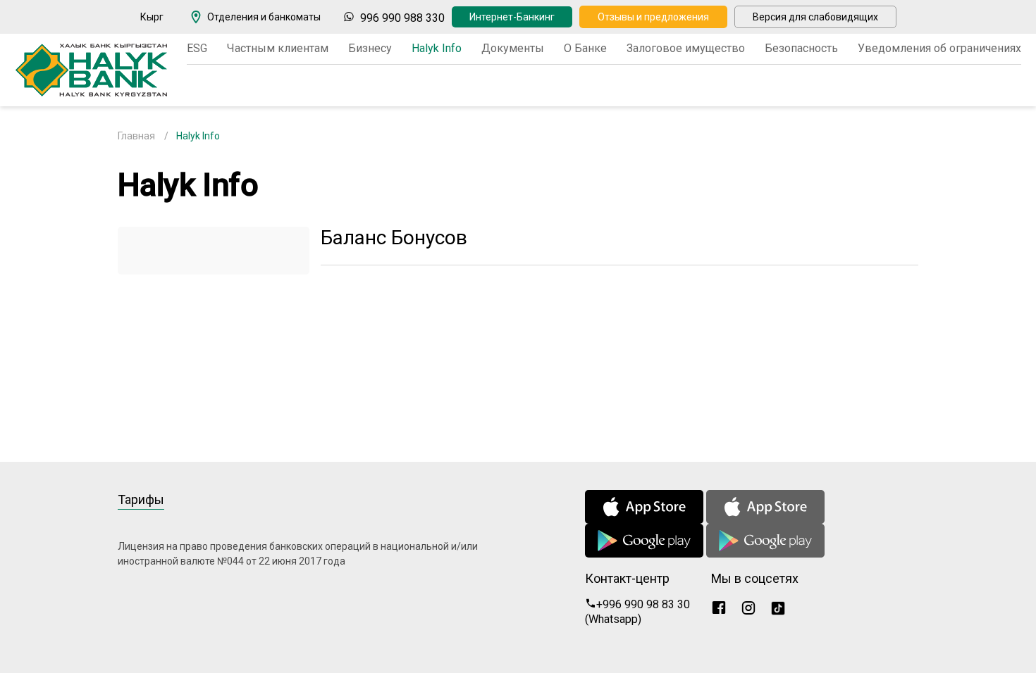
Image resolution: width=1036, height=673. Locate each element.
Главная (136, 135)
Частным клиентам (277, 48)
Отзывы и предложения (653, 17)
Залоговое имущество (686, 48)
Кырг (152, 17)
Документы (512, 48)
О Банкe (585, 48)
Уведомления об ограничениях (939, 48)
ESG (197, 48)
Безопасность (801, 48)
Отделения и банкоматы (264, 17)
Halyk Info (437, 48)
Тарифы (141, 499)
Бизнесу (370, 48)
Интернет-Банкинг (512, 17)
